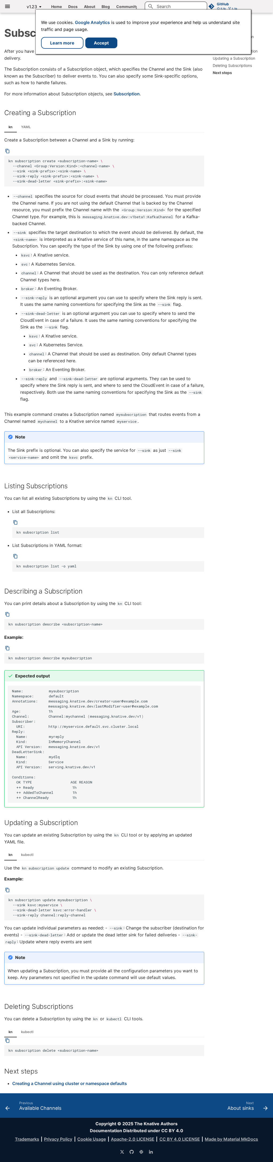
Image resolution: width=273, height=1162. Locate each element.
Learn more (62, 43)
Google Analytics (92, 22)
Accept (101, 43)
